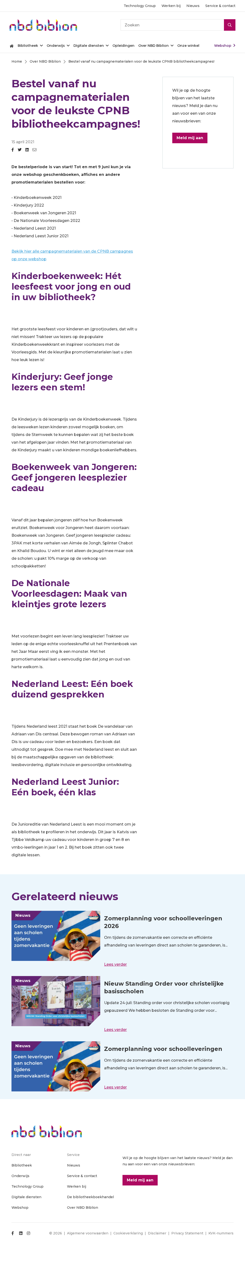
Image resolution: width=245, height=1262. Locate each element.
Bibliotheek (28, 45)
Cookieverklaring (128, 1233)
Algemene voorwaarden (87, 1233)
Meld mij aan (190, 138)
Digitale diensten (88, 45)
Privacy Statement (187, 1233)
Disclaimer (157, 1233)
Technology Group (140, 6)
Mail (34, 151)
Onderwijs (56, 45)
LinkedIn (27, 151)
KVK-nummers (221, 1233)
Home (12, 45)
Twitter (20, 151)
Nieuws (193, 6)
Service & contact (220, 6)
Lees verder (115, 964)
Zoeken (229, 25)
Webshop (222, 45)
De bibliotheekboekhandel (90, 1197)
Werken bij (171, 6)
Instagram (28, 1233)
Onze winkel (188, 45)
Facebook (12, 151)
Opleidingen (123, 45)
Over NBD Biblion (153, 45)
